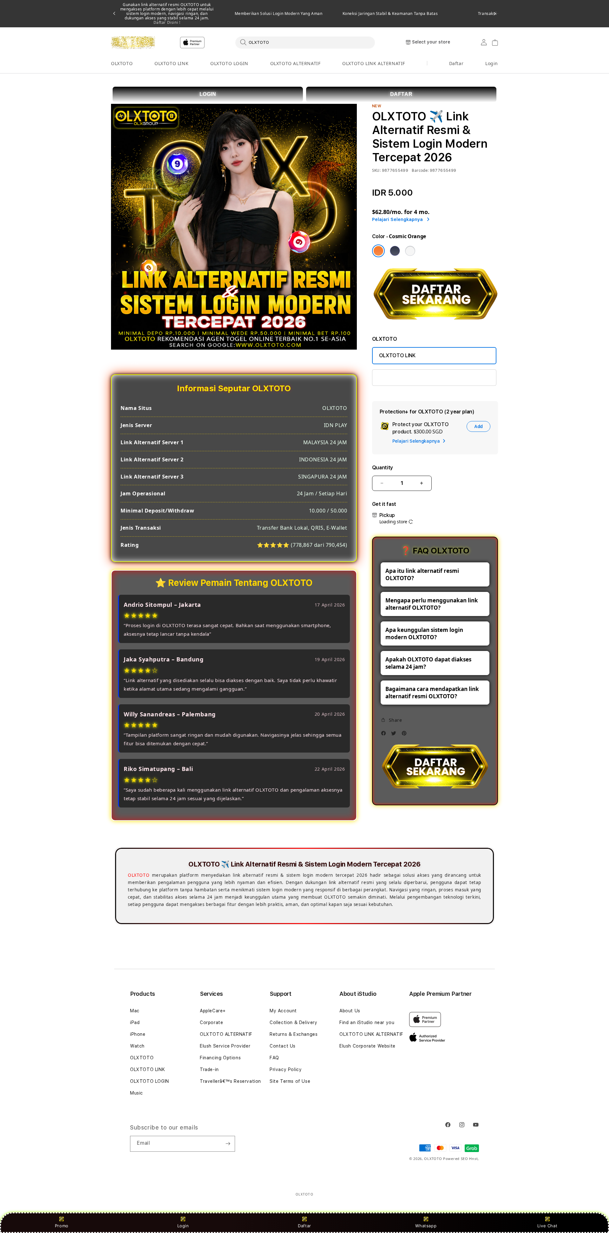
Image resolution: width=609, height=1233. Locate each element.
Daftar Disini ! (167, 22)
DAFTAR (401, 94)
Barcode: (420, 170)
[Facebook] (385, 735)
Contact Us (283, 1046)
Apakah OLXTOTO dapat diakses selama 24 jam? (428, 663)
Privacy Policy (286, 1069)
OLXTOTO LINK (171, 63)
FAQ (274, 1057)
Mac (135, 1010)
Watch (137, 1046)
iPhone (138, 1034)
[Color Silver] (410, 251)
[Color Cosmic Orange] (378, 251)
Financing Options (220, 1057)
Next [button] (495, 13)
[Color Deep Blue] (395, 251)
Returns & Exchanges (294, 1034)
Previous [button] (114, 13)
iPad (135, 1022)
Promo (62, 1225)
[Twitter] (395, 735)
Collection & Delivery (294, 1022)
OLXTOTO (122, 63)
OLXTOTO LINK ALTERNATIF (373, 63)
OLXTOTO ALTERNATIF (295, 63)
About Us (349, 1010)
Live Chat (547, 1225)
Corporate (211, 1022)
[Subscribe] (228, 1144)
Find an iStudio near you (366, 1022)
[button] (122, 63)
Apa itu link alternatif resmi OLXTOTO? (422, 574)
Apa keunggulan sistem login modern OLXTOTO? (424, 633)
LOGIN (208, 94)
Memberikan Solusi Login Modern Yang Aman (279, 13)
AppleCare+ (213, 1010)
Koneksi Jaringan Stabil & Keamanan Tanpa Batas (390, 13)
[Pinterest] (405, 735)
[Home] (133, 42)
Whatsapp (425, 1225)
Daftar (304, 1225)
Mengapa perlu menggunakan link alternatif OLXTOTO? (431, 604)
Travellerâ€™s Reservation (230, 1081)
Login (183, 1225)
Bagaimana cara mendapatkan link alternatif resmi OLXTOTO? (432, 692)
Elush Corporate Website (367, 1046)
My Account (283, 1010)
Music (136, 1093)
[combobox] (305, 42)
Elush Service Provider (225, 1046)
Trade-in (209, 1069)
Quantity (382, 468)
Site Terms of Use (290, 1081)
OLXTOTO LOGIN (229, 63)
